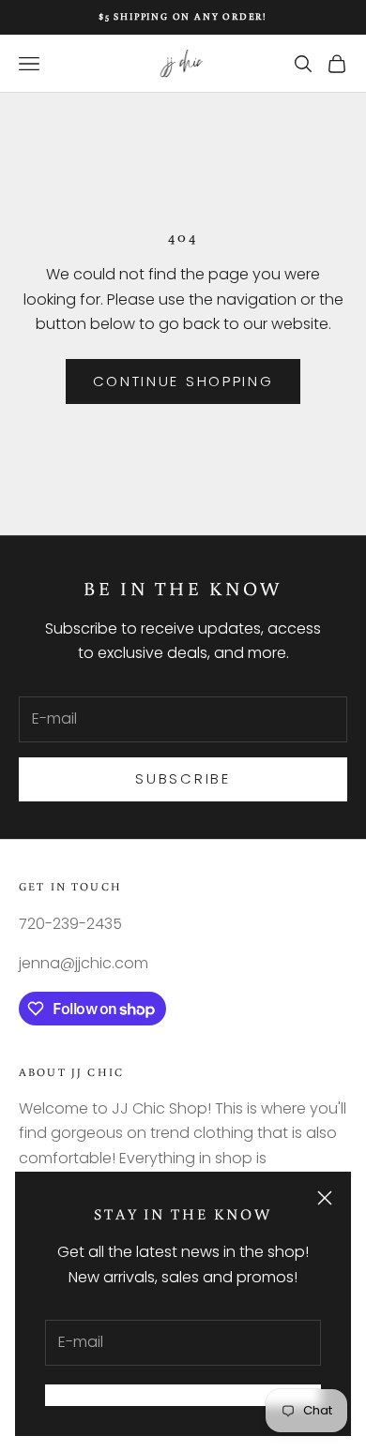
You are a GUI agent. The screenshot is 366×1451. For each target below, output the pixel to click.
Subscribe (182, 778)
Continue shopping (183, 381)
